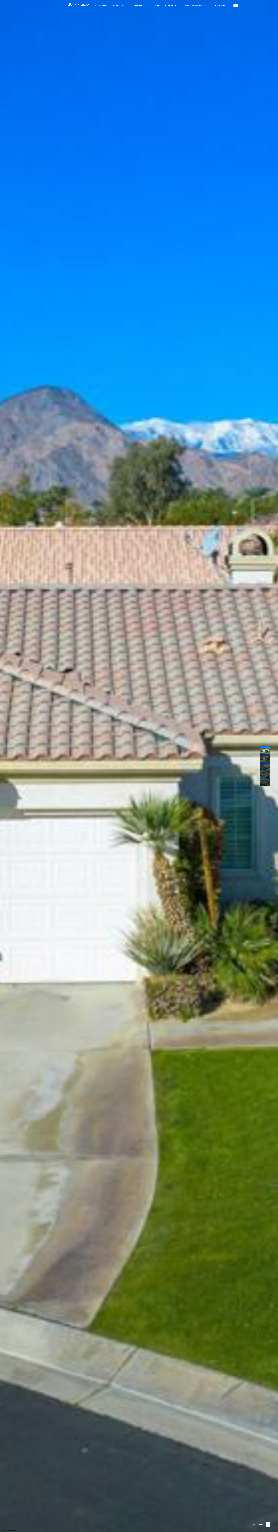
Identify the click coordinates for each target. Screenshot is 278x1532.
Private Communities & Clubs (195, 5)
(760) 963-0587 (100, 5)
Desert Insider (171, 5)
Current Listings (119, 5)
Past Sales (155, 5)
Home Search (138, 5)
